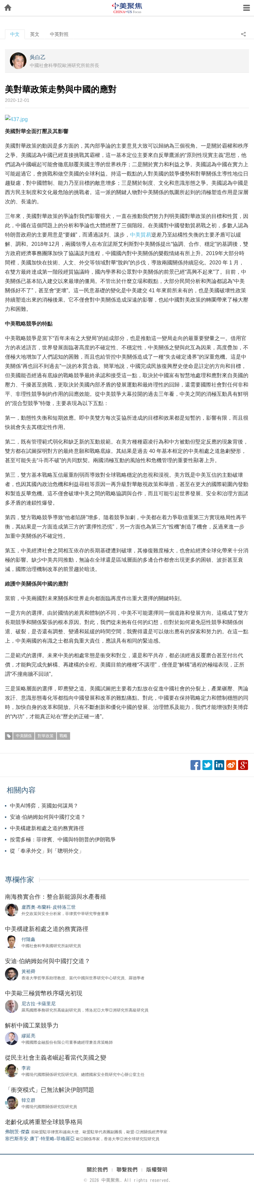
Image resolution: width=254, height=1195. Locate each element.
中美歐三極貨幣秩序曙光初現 (43, 993)
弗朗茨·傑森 (17, 1131)
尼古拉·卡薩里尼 (38, 1003)
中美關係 (24, 736)
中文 (15, 34)
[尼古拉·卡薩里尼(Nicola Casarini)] (11, 1006)
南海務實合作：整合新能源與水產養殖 (55, 896)
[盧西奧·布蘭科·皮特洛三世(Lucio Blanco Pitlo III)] (11, 909)
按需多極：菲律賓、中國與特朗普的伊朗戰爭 (63, 839)
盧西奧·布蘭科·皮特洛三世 (48, 907)
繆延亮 (28, 1035)
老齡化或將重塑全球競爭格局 (43, 1122)
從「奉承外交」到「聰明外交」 (47, 851)
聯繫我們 (127, 1169)
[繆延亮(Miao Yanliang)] (11, 1038)
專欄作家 (19, 880)
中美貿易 (140, 235)
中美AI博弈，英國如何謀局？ (44, 805)
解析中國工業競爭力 (32, 1025)
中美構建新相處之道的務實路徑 (47, 828)
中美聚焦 (127, 8)
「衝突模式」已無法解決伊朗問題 (49, 1090)
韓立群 (28, 1100)
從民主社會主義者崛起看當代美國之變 (55, 1057)
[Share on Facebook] (195, 765)
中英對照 (59, 34)
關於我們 (97, 1169)
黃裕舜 (28, 971)
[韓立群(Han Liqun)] (11, 1102)
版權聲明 (156, 1169)
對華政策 (46, 736)
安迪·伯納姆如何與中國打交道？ (48, 817)
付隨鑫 (28, 939)
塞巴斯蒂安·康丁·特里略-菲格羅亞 (40, 1138)
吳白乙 (38, 57)
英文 (34, 34)
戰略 (63, 736)
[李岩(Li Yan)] (11, 1070)
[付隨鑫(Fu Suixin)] (11, 941)
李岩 (26, 1068)
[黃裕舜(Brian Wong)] (11, 973)
